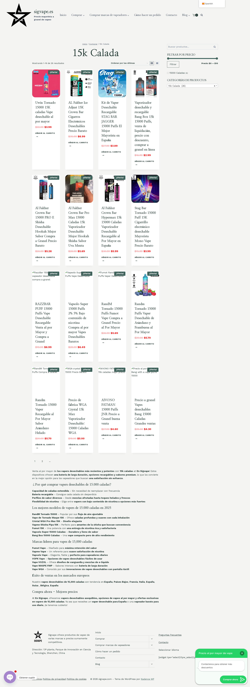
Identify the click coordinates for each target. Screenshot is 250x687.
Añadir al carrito (45, 133)
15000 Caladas (177, 73)
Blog (97, 664)
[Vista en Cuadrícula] (152, 63)
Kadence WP (147, 679)
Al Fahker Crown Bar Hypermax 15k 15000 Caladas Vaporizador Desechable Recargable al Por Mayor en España (111, 227)
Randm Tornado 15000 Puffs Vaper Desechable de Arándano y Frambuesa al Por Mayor (145, 318)
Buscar (215, 46)
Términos (37, 679)
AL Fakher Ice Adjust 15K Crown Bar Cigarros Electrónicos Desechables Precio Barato (78, 116)
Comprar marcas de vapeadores (112, 645)
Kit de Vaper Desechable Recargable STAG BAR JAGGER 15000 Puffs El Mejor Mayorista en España (111, 121)
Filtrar (173, 64)
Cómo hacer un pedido (147, 15)
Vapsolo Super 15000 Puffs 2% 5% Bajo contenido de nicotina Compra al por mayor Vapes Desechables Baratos (78, 323)
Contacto (171, 15)
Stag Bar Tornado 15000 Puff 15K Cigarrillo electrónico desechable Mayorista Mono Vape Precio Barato (145, 227)
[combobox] (192, 86)
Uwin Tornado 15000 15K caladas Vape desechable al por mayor (45, 112)
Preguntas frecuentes (170, 635)
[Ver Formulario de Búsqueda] (201, 15)
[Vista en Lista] (157, 63)
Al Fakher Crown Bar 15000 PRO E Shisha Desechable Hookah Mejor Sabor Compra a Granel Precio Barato (46, 227)
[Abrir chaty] (10, 678)
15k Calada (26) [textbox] (191, 86)
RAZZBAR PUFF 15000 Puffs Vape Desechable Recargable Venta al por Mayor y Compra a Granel (43, 323)
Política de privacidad (54, 679)
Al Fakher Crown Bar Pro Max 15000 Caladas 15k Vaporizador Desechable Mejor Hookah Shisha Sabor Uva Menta (78, 227)
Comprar (100, 638)
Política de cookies (76, 679)
